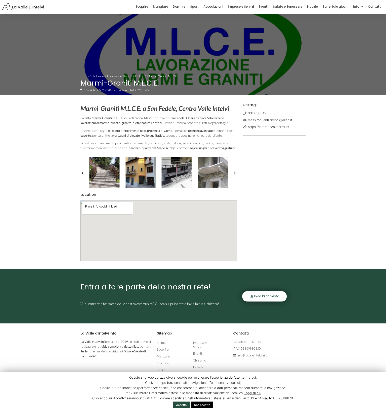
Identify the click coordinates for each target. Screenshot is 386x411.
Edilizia (139, 76)
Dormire (179, 6)
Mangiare (160, 6)
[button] (82, 173)
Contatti (375, 6)
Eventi (263, 6)
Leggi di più (252, 393)
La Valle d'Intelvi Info (98, 333)
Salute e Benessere (287, 6)
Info (356, 6)
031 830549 (257, 113)
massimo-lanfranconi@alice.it (270, 120)
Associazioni (213, 6)
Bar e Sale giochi (335, 6)
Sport (194, 6)
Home (84, 76)
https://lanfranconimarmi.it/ (268, 127)
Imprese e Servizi (241, 6)
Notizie (312, 6)
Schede (98, 76)
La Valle (198, 367)
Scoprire (142, 6)
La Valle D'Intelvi (28, 7)
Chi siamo (199, 360)
